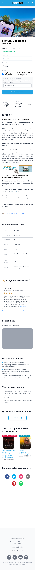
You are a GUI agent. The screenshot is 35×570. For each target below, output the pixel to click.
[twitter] (14, 476)
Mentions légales (17, 547)
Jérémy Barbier (21, 564)
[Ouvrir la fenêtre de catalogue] (2, 3)
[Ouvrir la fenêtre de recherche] (29, 3)
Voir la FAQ (17, 418)
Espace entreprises (17, 539)
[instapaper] (21, 476)
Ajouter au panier (17, 92)
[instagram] (15, 557)
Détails (25, 75)
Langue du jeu (6, 55)
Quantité (4, 63)
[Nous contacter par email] (26, 557)
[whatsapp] (21, 483)
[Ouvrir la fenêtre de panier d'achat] (32, 2)
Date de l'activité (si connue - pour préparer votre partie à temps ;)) (17, 81)
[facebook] (7, 476)
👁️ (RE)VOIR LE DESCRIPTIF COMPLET (14, 214)
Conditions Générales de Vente (17, 543)
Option (4, 70)
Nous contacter (17, 550)
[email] (28, 476)
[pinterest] (14, 483)
